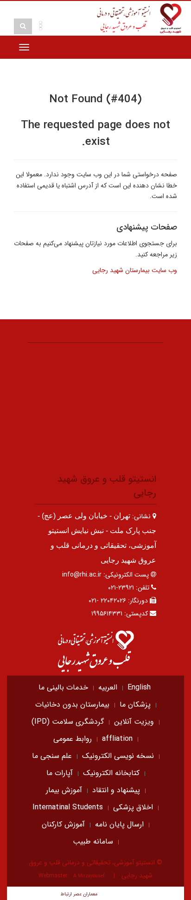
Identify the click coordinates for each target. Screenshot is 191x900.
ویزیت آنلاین (134, 721)
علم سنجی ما (52, 756)
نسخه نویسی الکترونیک (118, 756)
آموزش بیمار (64, 790)
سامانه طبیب (93, 841)
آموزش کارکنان (63, 824)
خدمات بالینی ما (63, 687)
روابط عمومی (72, 739)
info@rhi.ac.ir (82, 575)
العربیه (107, 687)
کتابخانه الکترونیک (111, 773)
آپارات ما (59, 773)
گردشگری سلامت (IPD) (68, 721)
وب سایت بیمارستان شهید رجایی (134, 270)
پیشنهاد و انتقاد (116, 790)
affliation (117, 739)
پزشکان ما (135, 704)
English (139, 687)
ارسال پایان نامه (119, 824)
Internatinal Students (67, 807)
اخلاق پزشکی (133, 807)
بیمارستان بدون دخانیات (72, 704)
